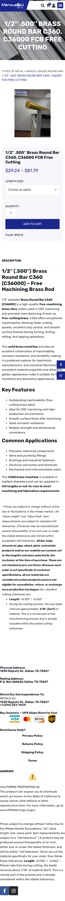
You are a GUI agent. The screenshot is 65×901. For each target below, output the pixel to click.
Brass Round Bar (50, 71)
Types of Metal (13, 71)
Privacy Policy (32, 735)
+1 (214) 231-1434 (13, 705)
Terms (32, 760)
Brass (31, 71)
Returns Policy (32, 744)
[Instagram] (61, 375)
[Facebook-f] (61, 364)
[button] (60, 5)
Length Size (14, 181)
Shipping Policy (32, 752)
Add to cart (32, 224)
